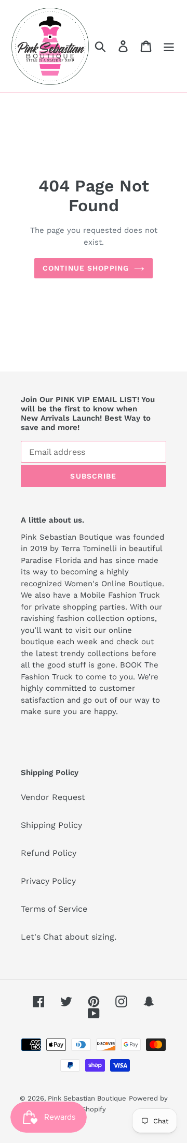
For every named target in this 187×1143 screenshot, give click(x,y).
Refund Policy (48, 853)
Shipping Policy (51, 825)
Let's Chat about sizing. (68, 937)
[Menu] (168, 46)
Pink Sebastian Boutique (87, 1098)
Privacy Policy (48, 881)
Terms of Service (54, 909)
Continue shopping (86, 268)
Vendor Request (53, 797)
